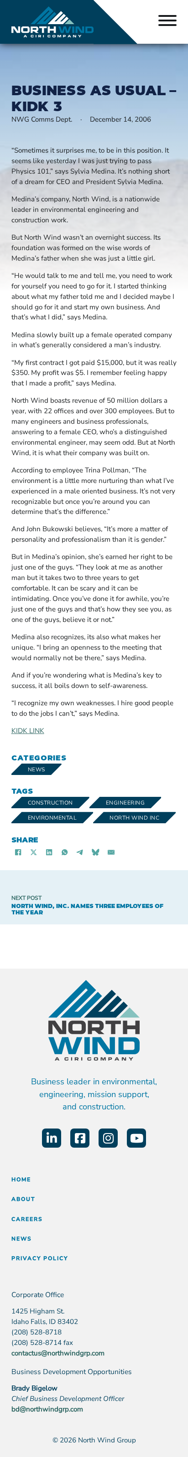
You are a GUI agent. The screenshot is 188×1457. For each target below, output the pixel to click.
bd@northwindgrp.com (47, 1409)
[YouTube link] (136, 1138)
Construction (50, 802)
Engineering (125, 802)
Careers (27, 1219)
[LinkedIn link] (51, 1138)
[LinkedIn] (49, 852)
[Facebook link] (79, 1138)
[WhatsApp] (65, 852)
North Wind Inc (134, 817)
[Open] (167, 22)
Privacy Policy (39, 1258)
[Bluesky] (96, 852)
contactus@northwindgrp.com (57, 1353)
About (23, 1199)
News (36, 769)
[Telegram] (80, 852)
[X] (34, 852)
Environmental (52, 817)
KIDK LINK (27, 730)
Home (21, 1179)
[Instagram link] (108, 1138)
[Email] (111, 852)
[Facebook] (18, 852)
